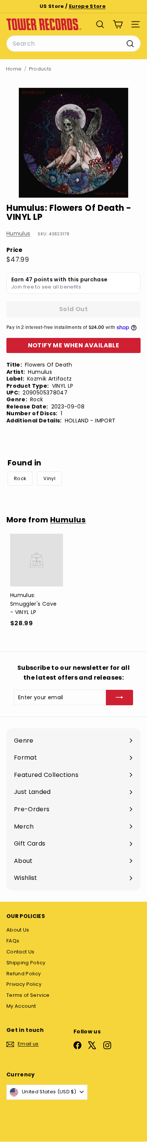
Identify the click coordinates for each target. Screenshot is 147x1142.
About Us (17, 929)
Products (40, 69)
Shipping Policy (25, 962)
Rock (20, 478)
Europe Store (87, 6)
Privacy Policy (23, 984)
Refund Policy (23, 973)
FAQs (12, 940)
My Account (21, 1006)
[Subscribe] (119, 697)
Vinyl (49, 478)
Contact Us (20, 951)
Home (13, 69)
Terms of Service (28, 995)
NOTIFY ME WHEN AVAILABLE (73, 345)
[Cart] (118, 24)
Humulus (18, 233)
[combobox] (73, 43)
